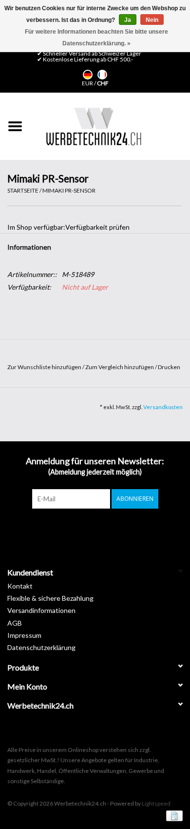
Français (102, 74)
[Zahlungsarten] (173, 815)
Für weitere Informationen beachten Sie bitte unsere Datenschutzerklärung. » (96, 37)
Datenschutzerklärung (41, 647)
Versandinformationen (41, 610)
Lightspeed (156, 803)
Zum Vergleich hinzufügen (120, 367)
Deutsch (88, 74)
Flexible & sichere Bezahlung (50, 598)
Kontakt (20, 586)
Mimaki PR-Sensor (68, 190)
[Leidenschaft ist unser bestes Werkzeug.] (93, 126)
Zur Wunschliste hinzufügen (44, 367)
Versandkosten (163, 407)
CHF (103, 83)
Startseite (22, 190)
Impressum (24, 635)
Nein (152, 20)
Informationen (29, 247)
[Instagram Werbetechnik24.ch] (104, 528)
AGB (14, 623)
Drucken (169, 367)
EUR (88, 83)
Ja (127, 20)
